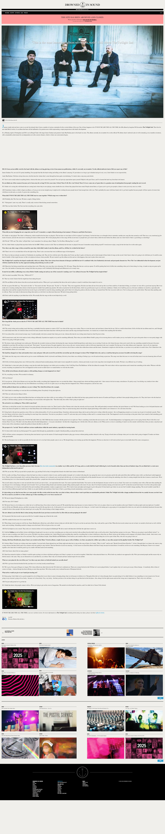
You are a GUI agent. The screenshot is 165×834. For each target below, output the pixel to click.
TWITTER (59, 787)
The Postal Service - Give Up (45, 708)
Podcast (26, 13)
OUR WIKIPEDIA (85, 786)
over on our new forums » (90, 20)
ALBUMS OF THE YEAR (37, 790)
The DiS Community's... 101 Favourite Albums (96, 735)
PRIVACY (84, 783)
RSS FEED (59, 792)
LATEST (3, 640)
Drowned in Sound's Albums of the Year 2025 (134, 735)
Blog (22, 13)
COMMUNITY (35, 793)
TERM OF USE (85, 782)
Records (7, 13)
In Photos (17, 13)
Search (161, 12)
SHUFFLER (60, 788)
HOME (34, 782)
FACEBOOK (60, 786)
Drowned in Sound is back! (44, 645)
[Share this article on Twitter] (6, 619)
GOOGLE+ (59, 785)
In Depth (12, 13)
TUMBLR (59, 790)
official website (100, 613)
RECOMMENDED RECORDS (37, 789)
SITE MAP (34, 783)
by (7, 120)
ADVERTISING (85, 784)
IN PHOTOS (35, 787)
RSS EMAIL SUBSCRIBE (62, 793)
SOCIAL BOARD (35, 795)
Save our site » (82, 9)
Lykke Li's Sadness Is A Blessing (132, 672)
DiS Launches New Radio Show (8, 708)
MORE (160, 698)
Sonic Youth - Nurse (43, 735)
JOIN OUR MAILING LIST (62, 782)
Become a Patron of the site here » (16, 619)
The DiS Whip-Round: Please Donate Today (11, 735)
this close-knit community (47, 466)
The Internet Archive (88, 21)
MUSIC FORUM (35, 794)
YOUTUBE (59, 791)
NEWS (34, 784)
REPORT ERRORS (36, 796)
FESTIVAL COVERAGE (36, 791)
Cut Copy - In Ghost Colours (131, 708)
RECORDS (34, 788)
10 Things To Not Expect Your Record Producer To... (98, 708)
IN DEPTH (34, 786)
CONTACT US (60, 781)
